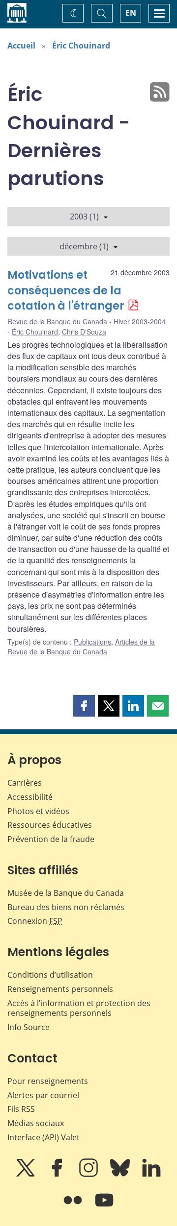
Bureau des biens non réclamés (65, 907)
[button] (84, 706)
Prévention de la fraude (50, 839)
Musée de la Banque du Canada (65, 893)
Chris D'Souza (84, 332)
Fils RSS (21, 1109)
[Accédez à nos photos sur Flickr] (73, 1207)
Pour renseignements (47, 1081)
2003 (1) (84, 216)
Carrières (24, 782)
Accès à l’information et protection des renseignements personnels (78, 1008)
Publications (92, 642)
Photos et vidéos (38, 811)
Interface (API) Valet (43, 1137)
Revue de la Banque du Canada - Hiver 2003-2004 (86, 321)
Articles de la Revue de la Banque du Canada (81, 646)
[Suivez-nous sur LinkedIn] (151, 1174)
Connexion (34, 920)
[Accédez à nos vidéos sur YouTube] (104, 1207)
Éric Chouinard (81, 45)
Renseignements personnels (60, 989)
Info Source (28, 1027)
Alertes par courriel (43, 1095)
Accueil (21, 45)
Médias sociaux (35, 1123)
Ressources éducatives (49, 824)
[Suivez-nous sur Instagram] (89, 1174)
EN (130, 12)
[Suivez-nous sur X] (26, 1174)
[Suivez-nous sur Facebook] (58, 1174)
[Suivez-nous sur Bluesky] (121, 1174)
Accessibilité (30, 797)
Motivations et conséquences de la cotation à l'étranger (65, 290)
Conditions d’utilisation (50, 974)
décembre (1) (84, 246)
